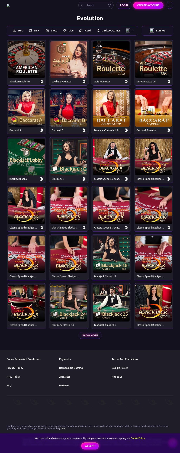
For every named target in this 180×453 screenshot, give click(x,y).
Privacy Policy (15, 368)
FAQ (9, 385)
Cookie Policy (120, 368)
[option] (17, 30)
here (63, 428)
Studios (160, 30)
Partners (64, 385)
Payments (65, 359)
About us (117, 376)
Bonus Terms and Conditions (24, 359)
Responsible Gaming (71, 368)
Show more (90, 335)
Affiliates (64, 376)
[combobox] (96, 5)
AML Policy (13, 376)
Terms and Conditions (125, 359)
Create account (148, 5)
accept (90, 446)
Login (124, 5)
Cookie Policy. (138, 438)
